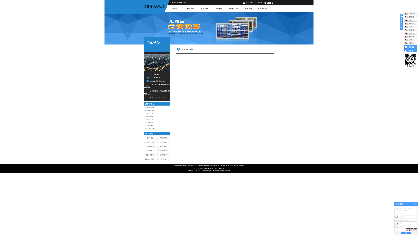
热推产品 (190, 170)
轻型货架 (163, 159)
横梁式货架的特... (150, 110)
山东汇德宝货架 (219, 168)
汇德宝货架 (189, 9)
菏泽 (226, 170)
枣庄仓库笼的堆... (150, 129)
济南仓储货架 (164, 142)
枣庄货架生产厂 (163, 151)
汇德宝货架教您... (150, 116)
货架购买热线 (263, 9)
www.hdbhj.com (160, 97)
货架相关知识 (234, 9)
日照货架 (222, 166)
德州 (217, 170)
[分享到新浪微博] (265, 3)
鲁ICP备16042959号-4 (201, 168)
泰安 (223, 170)
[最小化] (415, 204)
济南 (205, 170)
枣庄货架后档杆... (150, 126)
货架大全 (204, 9)
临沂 (214, 170)
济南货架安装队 (149, 142)
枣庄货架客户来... (150, 107)
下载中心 (192, 49)
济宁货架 (228, 166)
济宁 (208, 170)
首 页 (183, 49)
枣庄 (211, 170)
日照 (202, 170)
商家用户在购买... (150, 119)
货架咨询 (248, 9)
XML (185, 2)
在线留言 (411, 47)
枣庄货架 (233, 166)
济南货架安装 (164, 138)
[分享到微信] (270, 3)
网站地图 (175, 2)
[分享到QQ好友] (268, 3)
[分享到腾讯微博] (273, 3)
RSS (180, 2)
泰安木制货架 (150, 155)
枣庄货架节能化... (150, 122)
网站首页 (175, 9)
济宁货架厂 (163, 155)
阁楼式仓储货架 (149, 159)
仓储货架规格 (150, 146)
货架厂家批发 (164, 146)
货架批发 (219, 9)
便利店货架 (150, 138)
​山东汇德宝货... (149, 113)
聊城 (220, 170)
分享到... (411, 51)
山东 (229, 170)
